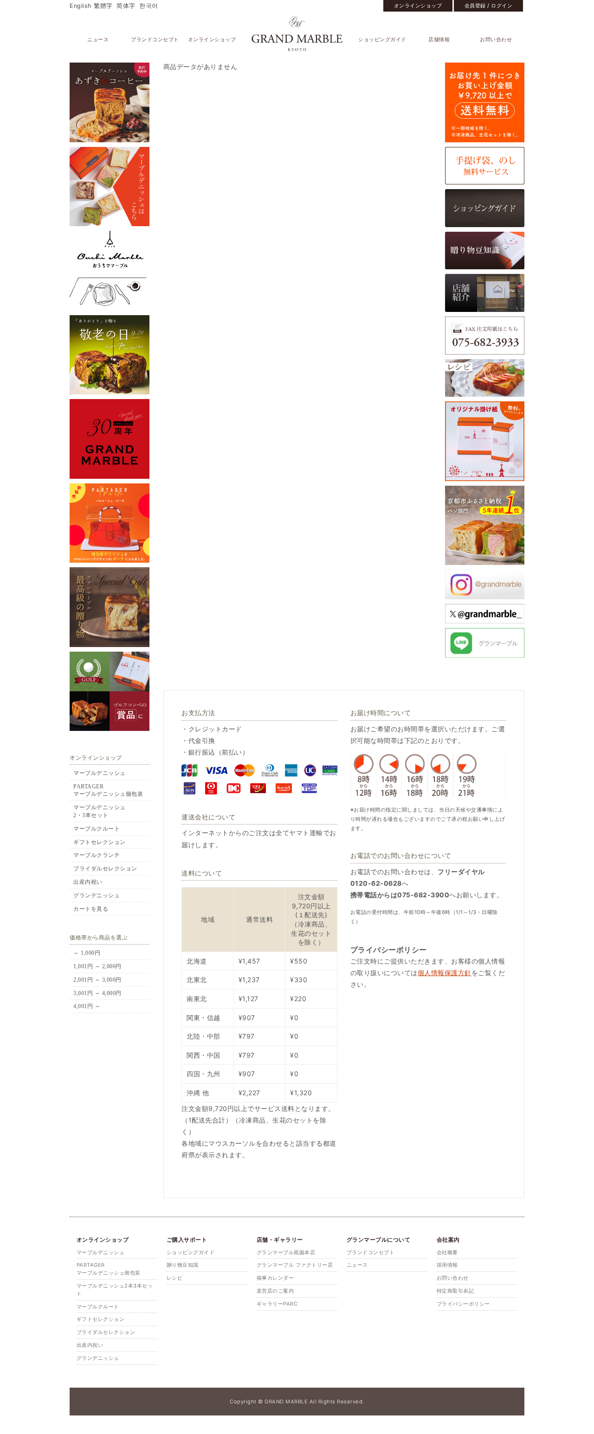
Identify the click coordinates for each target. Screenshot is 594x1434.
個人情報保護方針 (444, 973)
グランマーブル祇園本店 (286, 1252)
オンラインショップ (418, 5)
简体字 (126, 5)
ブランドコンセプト (155, 39)
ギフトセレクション (99, 842)
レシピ (175, 1278)
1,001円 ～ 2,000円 (97, 966)
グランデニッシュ (96, 895)
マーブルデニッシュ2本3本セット (115, 1289)
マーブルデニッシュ (99, 773)
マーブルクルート (96, 828)
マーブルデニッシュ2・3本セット (99, 811)
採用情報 (447, 1265)
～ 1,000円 (86, 953)
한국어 (148, 5)
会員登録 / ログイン (489, 5)
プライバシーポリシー (463, 1304)
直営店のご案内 (275, 1291)
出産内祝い (88, 882)
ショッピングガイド (382, 39)
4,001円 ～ (86, 1006)
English (80, 5)
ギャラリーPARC (277, 1304)
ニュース (98, 39)
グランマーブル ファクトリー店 (295, 1265)
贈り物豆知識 (183, 1265)
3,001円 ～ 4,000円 (97, 993)
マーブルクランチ (96, 855)
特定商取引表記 (455, 1291)
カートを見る (90, 909)
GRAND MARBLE (297, 33)
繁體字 (103, 5)
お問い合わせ (496, 39)
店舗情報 (439, 39)
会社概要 (447, 1252)
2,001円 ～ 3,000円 (97, 980)
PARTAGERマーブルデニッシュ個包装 (108, 790)
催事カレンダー (275, 1278)
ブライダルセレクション (105, 868)
